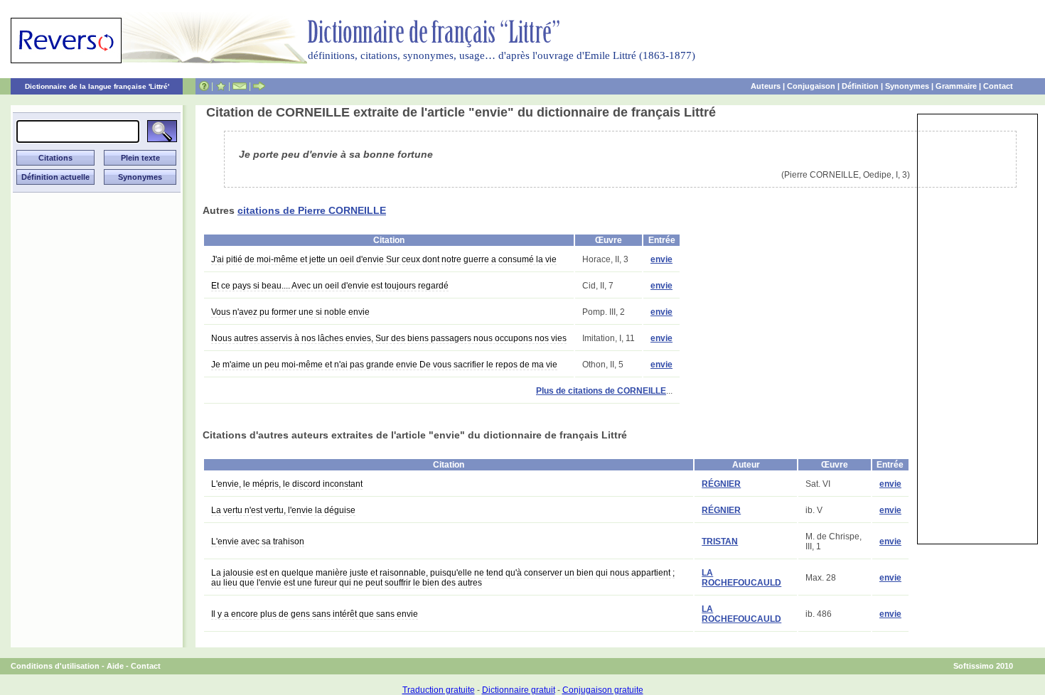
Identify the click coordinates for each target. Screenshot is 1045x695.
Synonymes (907, 86)
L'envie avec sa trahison (257, 541)
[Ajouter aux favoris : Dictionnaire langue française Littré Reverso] (220, 86)
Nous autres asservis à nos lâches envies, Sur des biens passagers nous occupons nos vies (389, 338)
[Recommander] (259, 86)
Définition (860, 86)
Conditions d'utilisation (55, 666)
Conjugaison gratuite (602, 690)
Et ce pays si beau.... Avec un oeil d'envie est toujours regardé (330, 286)
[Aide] (204, 86)
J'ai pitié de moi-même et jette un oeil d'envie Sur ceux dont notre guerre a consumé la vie (384, 259)
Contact (998, 86)
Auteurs (766, 86)
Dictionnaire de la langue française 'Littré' (97, 86)
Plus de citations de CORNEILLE (601, 391)
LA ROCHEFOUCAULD (741, 578)
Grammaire (956, 86)
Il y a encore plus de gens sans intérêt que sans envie (314, 614)
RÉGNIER (721, 484)
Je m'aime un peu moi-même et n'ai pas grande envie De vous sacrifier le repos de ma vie (384, 365)
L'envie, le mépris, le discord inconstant (287, 484)
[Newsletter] (239, 86)
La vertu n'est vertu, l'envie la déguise (283, 510)
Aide (115, 666)
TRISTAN (720, 541)
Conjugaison (811, 86)
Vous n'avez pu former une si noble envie (290, 312)
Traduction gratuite (438, 690)
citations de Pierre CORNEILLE (311, 210)
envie (661, 259)
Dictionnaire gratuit (518, 690)
